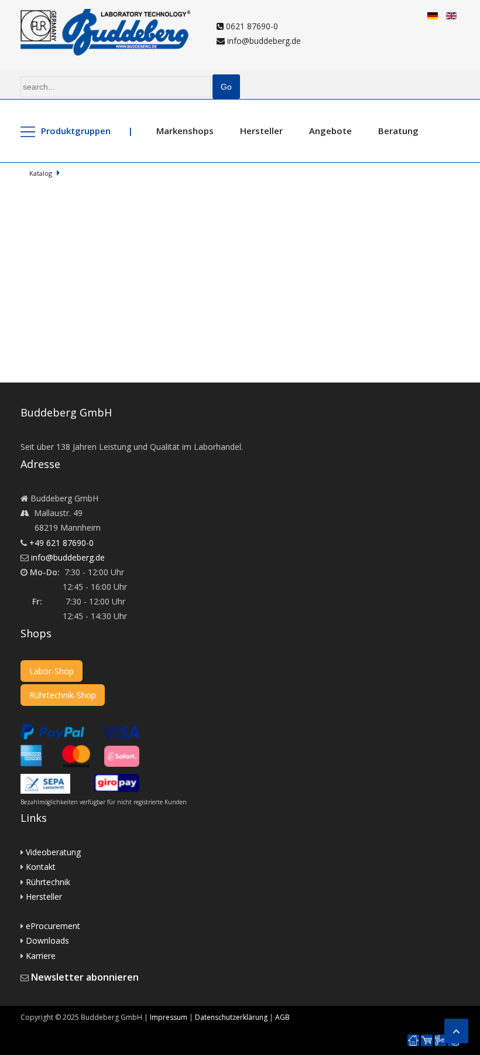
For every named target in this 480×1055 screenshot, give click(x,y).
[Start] (413, 1040)
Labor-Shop (51, 671)
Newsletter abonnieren (85, 977)
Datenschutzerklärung (231, 1017)
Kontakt (41, 866)
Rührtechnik (48, 881)
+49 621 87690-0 (61, 542)
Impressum (168, 1017)
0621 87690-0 (251, 26)
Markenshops (185, 130)
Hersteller (261, 130)
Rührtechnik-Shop (62, 695)
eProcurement (53, 925)
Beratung (398, 130)
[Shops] (427, 1040)
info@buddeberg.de (263, 40)
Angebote (330, 130)
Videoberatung (53, 852)
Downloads (47, 940)
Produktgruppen (76, 130)
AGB (282, 1017)
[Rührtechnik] (440, 1040)
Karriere (41, 955)
